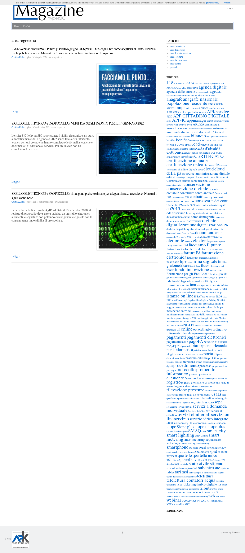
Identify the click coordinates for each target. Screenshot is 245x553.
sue (217, 467)
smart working (188, 443)
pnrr (177, 354)
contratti (196, 196)
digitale (209, 220)
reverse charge (173, 386)
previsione (189, 361)
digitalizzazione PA (212, 224)
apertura (220, 108)
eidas (219, 237)
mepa (200, 310)
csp (221, 205)
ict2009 (195, 281)
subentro (206, 467)
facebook (171, 249)
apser (216, 120)
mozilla (193, 321)
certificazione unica (185, 164)
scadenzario (187, 398)
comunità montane (175, 185)
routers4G (208, 394)
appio (169, 120)
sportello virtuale (193, 459)
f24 (186, 245)
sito (186, 431)
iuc (203, 296)
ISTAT (198, 296)
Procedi (227, 2)
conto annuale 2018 (180, 197)
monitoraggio (173, 317)
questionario (177, 377)
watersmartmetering (199, 496)
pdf (173, 346)
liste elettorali (192, 303)
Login (230, 8)
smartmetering (202, 443)
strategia (186, 468)
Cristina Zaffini (18, 57)
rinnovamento (211, 390)
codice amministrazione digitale (207, 173)
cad (196, 144)
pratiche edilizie (196, 357)
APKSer (202, 112)
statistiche (184, 464)
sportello (184, 455)
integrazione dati (174, 292)
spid (213, 451)
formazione (216, 270)
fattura (206, 249)
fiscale (191, 266)
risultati (179, 394)
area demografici (177, 49)
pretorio (178, 361)
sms (191, 447)
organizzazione (199, 333)
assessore (207, 128)
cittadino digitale (188, 169)
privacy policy (212, 2)
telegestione (191, 476)
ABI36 (170, 87)
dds (169, 212)
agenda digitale (213, 87)
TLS (219, 484)
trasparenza (194, 488)
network (208, 321)
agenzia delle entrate (181, 91)
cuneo (198, 209)
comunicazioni (199, 180)
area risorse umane (178, 60)
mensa (195, 310)
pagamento (174, 341)
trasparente (183, 488)
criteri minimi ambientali (207, 205)
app (169, 116)
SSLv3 (211, 459)
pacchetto (210, 333)
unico (220, 488)
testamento (171, 484)
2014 (184, 83)
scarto (196, 398)
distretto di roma (174, 233)
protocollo (186, 369)
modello (200, 314)
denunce (220, 216)
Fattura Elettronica (175, 253)
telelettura (205, 476)
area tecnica (175, 63)
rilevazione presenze (185, 390)
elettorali (188, 241)
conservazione (197, 184)
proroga (171, 370)
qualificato (193, 374)
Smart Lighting (201, 435)
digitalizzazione (181, 225)
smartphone (177, 447)
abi (222, 83)
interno (205, 292)
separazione (172, 406)
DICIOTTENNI (194, 221)
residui (225, 382)
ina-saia (215, 285)
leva (199, 299)
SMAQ (194, 431)
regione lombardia (218, 378)
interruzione (213, 292)
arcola (189, 124)
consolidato (214, 189)
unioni (199, 492)
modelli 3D (190, 314)
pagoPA (196, 341)
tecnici (169, 476)
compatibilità (214, 177)
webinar (174, 500)
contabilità (187, 192)
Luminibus (217, 303)
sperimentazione (187, 451)
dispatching (182, 229)
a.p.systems (215, 83)
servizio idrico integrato (208, 418)
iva (207, 296)
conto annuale (204, 192)
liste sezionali (205, 303)
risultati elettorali (193, 394)
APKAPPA (173, 112)
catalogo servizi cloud (194, 152)
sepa (218, 402)
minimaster (216, 310)
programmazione (219, 365)
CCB (213, 152)
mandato (183, 307)
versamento (173, 496)
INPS (224, 288)
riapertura (207, 386)
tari (178, 472)
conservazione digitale (187, 188)
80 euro (206, 83)
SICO (170, 423)
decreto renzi (208, 213)
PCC (169, 346)
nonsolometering (220, 321)
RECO (190, 378)
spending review (216, 447)
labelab (212, 296)
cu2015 (173, 208)
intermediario (188, 292)
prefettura (214, 358)
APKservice (218, 111)
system (224, 468)
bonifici (171, 140)
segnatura (186, 402)
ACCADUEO (179, 87)
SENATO (209, 402)
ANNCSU (171, 108)
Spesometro (202, 452)
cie (216, 164)
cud (191, 209)
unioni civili (211, 492)
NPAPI (188, 324)
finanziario (173, 262)
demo (194, 216)
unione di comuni (187, 492)
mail (177, 307)
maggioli (170, 307)
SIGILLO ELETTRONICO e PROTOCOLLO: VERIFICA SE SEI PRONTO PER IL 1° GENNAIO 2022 (77, 123)
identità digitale (208, 281)
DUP (219, 233)
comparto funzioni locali (197, 177)
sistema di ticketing (175, 431)
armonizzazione (177, 128)
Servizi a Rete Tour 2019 (199, 410)
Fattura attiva (217, 249)
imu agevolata (203, 285)
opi (195, 329)
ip (220, 292)
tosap (224, 484)
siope (171, 426)
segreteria (197, 402)
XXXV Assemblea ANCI (178, 504)
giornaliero (197, 277)
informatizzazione (199, 289)
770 (200, 83)
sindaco (221, 423)
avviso (169, 136)
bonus (193, 140)
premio (223, 358)
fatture (191, 257)
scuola (178, 402)
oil (178, 329)
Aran (176, 124)
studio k (194, 468)
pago (185, 342)
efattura (211, 236)
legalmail (193, 299)
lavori (174, 299)
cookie (220, 197)
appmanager (197, 120)
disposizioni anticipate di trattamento (206, 228)
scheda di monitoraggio (213, 398)
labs (219, 296)
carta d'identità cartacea (185, 148)
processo (205, 365)
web (211, 495)
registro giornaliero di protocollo (200, 382)
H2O (226, 277)
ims (187, 285)
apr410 (210, 120)
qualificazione (205, 374)
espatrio (212, 241)
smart (204, 431)
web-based (220, 496)
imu (193, 284)
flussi (197, 265)
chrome (208, 165)
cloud (208, 169)
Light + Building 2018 (211, 299)
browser (170, 144)
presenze (170, 361)
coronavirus (187, 201)
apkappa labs (189, 112)
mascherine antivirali (179, 311)
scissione (171, 402)
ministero (172, 314)
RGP (182, 386)
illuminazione (176, 285)
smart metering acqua (199, 439)
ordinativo (205, 329)
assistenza (219, 128)
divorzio (185, 233)
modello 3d (211, 314)
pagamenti (176, 337)
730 (196, 83)
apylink (170, 124)
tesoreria (220, 480)
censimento (173, 157)
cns (183, 173)
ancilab (218, 104)
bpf (197, 140)
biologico (211, 136)
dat (223, 209)
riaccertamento (194, 386)
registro (174, 382)
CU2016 (185, 209)
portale (210, 353)
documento (205, 232)
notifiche (179, 325)
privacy (199, 361)
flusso (206, 265)
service (181, 406)
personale (186, 346)
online (187, 329)
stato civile (199, 463)
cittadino (173, 169)
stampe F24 (220, 459)
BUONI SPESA (184, 144)
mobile (181, 314)
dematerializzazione (178, 217)
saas (217, 394)
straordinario (174, 468)
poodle (200, 354)
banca (175, 136)
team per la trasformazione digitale (209, 472)
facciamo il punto (205, 245)
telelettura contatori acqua (191, 480)
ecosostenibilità (199, 237)
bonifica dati (221, 136)
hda (169, 281)
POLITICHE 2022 (187, 354)
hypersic (186, 281)
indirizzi (224, 285)
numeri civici (201, 325)
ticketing (190, 484)
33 (188, 83)
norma (170, 325)
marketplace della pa (210, 307)
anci (211, 103)
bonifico (183, 140)
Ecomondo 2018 (183, 237)
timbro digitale (206, 484)
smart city (216, 431)
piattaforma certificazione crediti (208, 350)
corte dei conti (217, 200)
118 (170, 83)
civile (200, 169)
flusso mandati (217, 265)
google (212, 277)
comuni (224, 177)
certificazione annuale (187, 160)
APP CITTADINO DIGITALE (201, 116)
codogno (182, 177)
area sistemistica (177, 46)
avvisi (220, 132)
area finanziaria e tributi (180, 53)
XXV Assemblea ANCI (212, 500)
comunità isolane (216, 180)
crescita (185, 205)
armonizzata (212, 124)
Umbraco (236, 532)
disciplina (171, 228)
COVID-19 (174, 204)
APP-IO (179, 120)
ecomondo (171, 237)
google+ (219, 277)
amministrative (183, 95)
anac (213, 95)
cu (224, 204)
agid (214, 91)
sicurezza (179, 423)
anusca (203, 107)
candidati (171, 148)
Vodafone (185, 496)
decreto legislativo (194, 213)
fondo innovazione (192, 269)
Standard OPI (173, 464)
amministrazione (201, 95)
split (220, 452)
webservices (189, 500)
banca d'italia (184, 136)
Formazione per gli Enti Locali (188, 273)
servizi (188, 406)
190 (179, 83)
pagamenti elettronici (206, 337)
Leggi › (15, 111)
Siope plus (185, 426)
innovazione (215, 288)
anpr (181, 107)
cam (220, 144)
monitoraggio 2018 (187, 317)
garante (222, 274)
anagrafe (174, 99)
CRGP (193, 205)
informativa (182, 288)
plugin (170, 354)
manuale (193, 307)
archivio (182, 124)
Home (16, 26)
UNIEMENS (173, 492)
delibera (218, 213)
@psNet (26, 26)
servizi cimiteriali (194, 414)
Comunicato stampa (178, 180)
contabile (173, 192)
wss (199, 500)
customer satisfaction (212, 209)
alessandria (171, 95)
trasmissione (172, 488)
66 (192, 83)
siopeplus (216, 426)
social (195, 447)
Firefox (188, 261)
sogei (202, 447)
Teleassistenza (179, 476)
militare (207, 310)
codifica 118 (172, 177)
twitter (214, 488)
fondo (170, 269)
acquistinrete (192, 87)
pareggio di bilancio (216, 342)
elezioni (200, 240)
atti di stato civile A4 (201, 131)
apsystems (224, 120)
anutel (212, 108)
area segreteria (176, 56)
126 (175, 83)
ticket (180, 484)
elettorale (175, 240)
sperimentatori (173, 451)
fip (182, 261)
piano (196, 345)
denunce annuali (176, 221)
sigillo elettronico (195, 423)
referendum (202, 378)
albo (220, 91)
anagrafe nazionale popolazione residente (192, 101)
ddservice (178, 212)
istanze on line (180, 296)
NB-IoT (200, 321)
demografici (207, 216)
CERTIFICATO (209, 156)
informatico (172, 288)
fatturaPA (192, 253)
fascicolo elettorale (188, 249)
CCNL (219, 152)
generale (174, 66)
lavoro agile (182, 299)
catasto (207, 152)
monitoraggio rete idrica (207, 317)
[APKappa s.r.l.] (20, 539)
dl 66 (192, 233)
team (191, 472)
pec (178, 345)
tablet (170, 472)
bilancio (198, 136)
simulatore (211, 422)
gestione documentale (176, 277)
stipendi (217, 463)
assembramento (196, 128)
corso (200, 200)
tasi (185, 472)
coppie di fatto (173, 201)
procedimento (186, 365)
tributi (205, 488)
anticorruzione (192, 108)
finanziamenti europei (208, 257)
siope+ (201, 426)
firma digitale (204, 261)
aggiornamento (202, 91)
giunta (205, 277)
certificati (187, 156)
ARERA (198, 124)
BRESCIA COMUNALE (212, 140)
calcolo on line (209, 144)
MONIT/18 (222, 314)
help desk (176, 281)
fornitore (214, 273)
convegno (210, 197)
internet (197, 292)
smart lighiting (180, 435)
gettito (189, 277)
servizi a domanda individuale (197, 408)
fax (196, 257)
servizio (181, 418)
